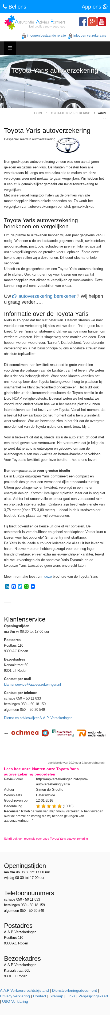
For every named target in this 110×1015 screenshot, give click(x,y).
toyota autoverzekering (70, 113)
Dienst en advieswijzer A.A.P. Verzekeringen (38, 718)
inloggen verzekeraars (89, 35)
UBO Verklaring (15, 1001)
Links (70, 996)
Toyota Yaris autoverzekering (55, 70)
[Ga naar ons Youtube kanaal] (101, 21)
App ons (92, 7)
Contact (39, 996)
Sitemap (56, 996)
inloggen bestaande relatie (46, 35)
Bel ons (16, 7)
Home (38, 113)
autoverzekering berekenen (47, 296)
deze (48, 576)
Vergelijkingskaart (93, 996)
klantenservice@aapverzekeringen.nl (32, 684)
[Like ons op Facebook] (83, 21)
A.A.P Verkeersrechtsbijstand (24, 990)
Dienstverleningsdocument (74, 990)
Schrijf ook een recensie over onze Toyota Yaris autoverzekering (46, 838)
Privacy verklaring (15, 996)
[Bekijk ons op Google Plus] (92, 21)
